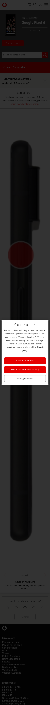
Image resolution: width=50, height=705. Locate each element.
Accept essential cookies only (24, 369)
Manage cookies (25, 378)
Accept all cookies (25, 360)
